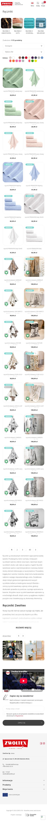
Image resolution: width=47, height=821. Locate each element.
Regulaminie (19, 716)
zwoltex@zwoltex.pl (9, 774)
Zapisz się (21, 723)
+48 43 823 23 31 (8, 766)
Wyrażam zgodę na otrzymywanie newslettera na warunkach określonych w (25, 715)
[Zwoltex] (12, 4)
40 (30, 550)
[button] (41, 25)
